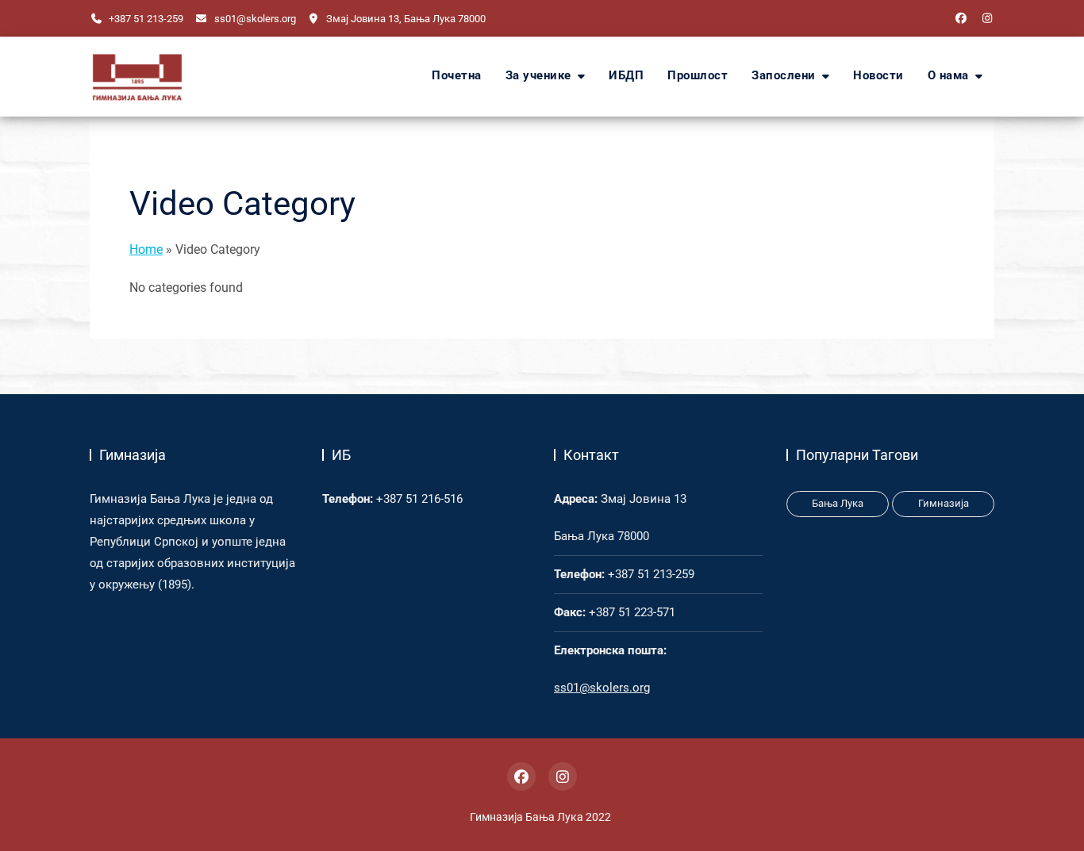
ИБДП (626, 75)
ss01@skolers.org (253, 19)
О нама (948, 75)
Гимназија (943, 503)
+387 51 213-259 (144, 19)
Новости (878, 75)
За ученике (538, 75)
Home (146, 249)
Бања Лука (837, 503)
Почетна (457, 75)
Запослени (783, 75)
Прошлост (697, 75)
